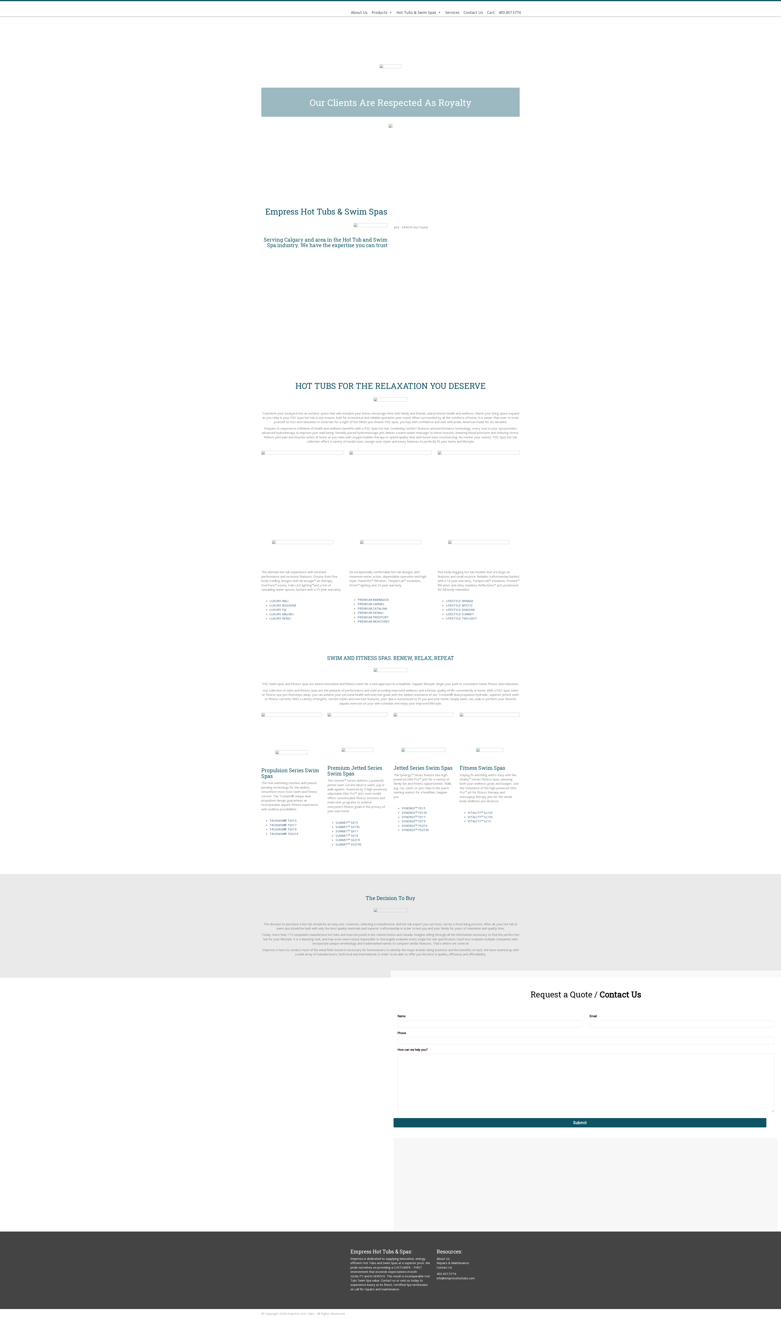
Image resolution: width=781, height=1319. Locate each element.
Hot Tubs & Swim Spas (416, 12)
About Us (359, 12)
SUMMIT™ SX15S (348, 827)
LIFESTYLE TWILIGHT (461, 618)
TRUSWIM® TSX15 (283, 820)
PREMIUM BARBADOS (373, 600)
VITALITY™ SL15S (480, 817)
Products (379, 12)
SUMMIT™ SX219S (348, 844)
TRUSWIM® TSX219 (283, 834)
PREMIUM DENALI (371, 613)
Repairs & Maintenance (453, 1263)
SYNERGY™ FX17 (413, 817)
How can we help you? (413, 1050)
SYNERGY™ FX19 (413, 821)
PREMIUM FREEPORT (373, 617)
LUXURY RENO (280, 618)
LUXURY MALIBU (281, 614)
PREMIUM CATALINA (372, 608)
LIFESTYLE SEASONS (460, 610)
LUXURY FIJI (278, 610)
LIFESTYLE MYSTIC (459, 605)
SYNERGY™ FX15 (413, 808)
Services (452, 12)
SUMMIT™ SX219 (348, 840)
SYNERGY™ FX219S (415, 830)
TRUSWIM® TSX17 (283, 825)
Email (593, 1016)
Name (402, 1016)
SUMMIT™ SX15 (347, 822)
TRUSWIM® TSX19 (283, 829)
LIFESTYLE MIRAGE (459, 601)
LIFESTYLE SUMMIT (460, 614)
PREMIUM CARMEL (371, 604)
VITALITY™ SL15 (479, 821)
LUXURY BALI (279, 601)
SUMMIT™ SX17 (347, 831)
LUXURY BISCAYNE (282, 605)
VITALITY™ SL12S (480, 813)
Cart (491, 12)
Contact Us (473, 12)
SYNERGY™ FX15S (414, 813)
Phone (402, 1033)
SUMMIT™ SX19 (347, 836)
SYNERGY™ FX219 (414, 826)
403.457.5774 (510, 12)
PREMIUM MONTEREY (374, 621)
